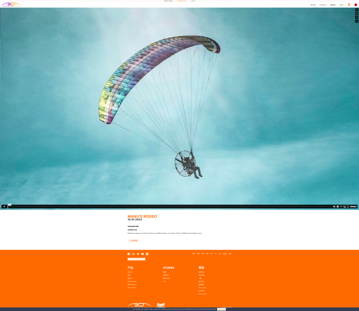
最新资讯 (166, 275)
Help (341, 5)
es (207, 254)
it (215, 254)
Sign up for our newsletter (136, 259)
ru (230, 254)
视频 (164, 272)
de (203, 254)
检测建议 (201, 284)
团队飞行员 (166, 278)
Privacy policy (203, 294)
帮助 (201, 268)
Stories (333, 5)
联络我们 (201, 272)
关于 (164, 281)
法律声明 (201, 291)
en (194, 254)
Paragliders (168, 1)
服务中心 (201, 281)
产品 (130, 268)
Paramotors (182, 1)
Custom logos (132, 281)
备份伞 (130, 278)
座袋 (129, 275)
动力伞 (313, 5)
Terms (135, 284)
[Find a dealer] (349, 5)
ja (220, 254)
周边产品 (130, 284)
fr (198, 254)
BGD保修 (201, 275)
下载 (200, 278)
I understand (221, 309)
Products (323, 5)
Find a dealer (132, 288)
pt (212, 254)
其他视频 (134, 241)
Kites (193, 1)
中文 (225, 254)
